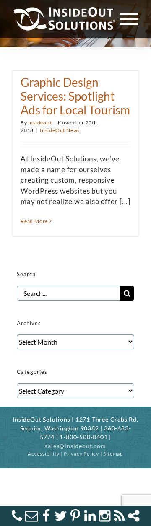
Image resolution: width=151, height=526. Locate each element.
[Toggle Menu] (129, 19)
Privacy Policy (81, 454)
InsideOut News (60, 130)
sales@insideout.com (75, 445)
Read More (34, 221)
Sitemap (113, 454)
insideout (40, 122)
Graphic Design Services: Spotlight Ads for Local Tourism (75, 96)
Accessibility (43, 454)
